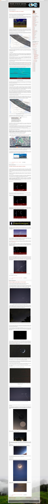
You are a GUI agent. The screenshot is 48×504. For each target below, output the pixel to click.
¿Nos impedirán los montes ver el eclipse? (16, 11)
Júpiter (33, 27)
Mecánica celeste (34, 30)
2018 (33, 68)
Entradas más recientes (12, 497)
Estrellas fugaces (34, 24)
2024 (33, 63)
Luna (33, 28)
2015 (33, 71)
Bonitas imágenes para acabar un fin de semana (36, 58)
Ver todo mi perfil (34, 14)
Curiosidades (33, 20)
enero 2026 (35, 61)
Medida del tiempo (34, 31)
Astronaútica (33, 18)
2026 (33, 49)
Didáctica (33, 21)
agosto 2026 (35, 50)
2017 (33, 69)
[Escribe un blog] (23, 162)
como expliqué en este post (14, 241)
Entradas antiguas (28, 497)
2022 (33, 65)
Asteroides (33, 17)
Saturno (33, 38)
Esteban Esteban (35, 13)
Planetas (12, 495)
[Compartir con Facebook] (24, 162)
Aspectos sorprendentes (35, 16)
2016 (33, 70)
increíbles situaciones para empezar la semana (17, 166)
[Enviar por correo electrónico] (22, 162)
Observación (33, 34)
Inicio (21, 497)
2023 (33, 64)
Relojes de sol (33, 37)
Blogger (28, 501)
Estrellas (33, 23)
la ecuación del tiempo (26, 63)
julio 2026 (35, 51)
